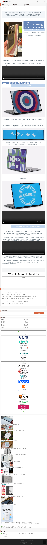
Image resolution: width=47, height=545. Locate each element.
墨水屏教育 (3, 325)
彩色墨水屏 (3, 327)
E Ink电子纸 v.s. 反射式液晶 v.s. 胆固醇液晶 (15, 292)
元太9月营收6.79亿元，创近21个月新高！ (15, 303)
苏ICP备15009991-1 (23, 542)
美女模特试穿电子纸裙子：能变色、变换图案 (15, 294)
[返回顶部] (44, 542)
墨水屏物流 (3, 324)
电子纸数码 (26, 321)
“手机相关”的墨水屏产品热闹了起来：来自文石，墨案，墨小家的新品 (20, 298)
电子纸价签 (26, 319)
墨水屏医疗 (26, 325)
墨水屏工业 (26, 322)
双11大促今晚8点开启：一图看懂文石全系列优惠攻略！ (18, 301)
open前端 (30, 543)
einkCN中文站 (30, 540)
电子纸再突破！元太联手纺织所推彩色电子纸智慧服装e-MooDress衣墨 (21, 296)
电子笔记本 (3, 321)
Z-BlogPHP (22, 543)
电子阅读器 (3, 319)
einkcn (10, 7)
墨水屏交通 (3, 322)
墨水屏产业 (5, 7)
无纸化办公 (26, 324)
